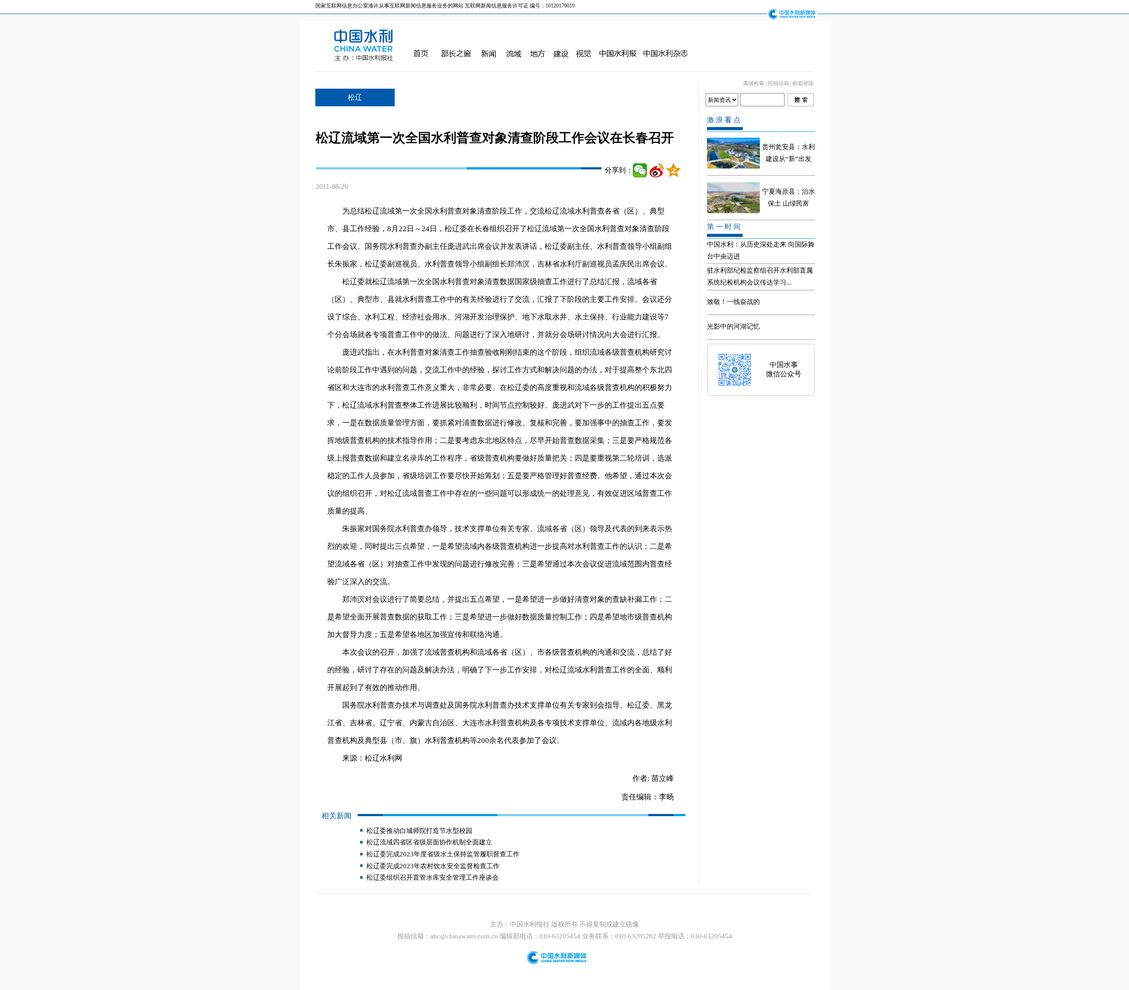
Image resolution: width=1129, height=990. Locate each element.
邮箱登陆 (803, 83)
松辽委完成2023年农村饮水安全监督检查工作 (433, 866)
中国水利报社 (530, 924)
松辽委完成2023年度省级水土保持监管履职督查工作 (443, 854)
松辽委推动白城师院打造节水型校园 (419, 830)
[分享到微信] (640, 170)
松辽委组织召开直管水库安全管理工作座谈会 (432, 877)
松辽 (355, 97)
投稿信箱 (778, 83)
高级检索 (753, 83)
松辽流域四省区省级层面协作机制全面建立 (429, 842)
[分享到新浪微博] (657, 170)
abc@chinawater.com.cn (464, 936)
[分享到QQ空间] (673, 170)
